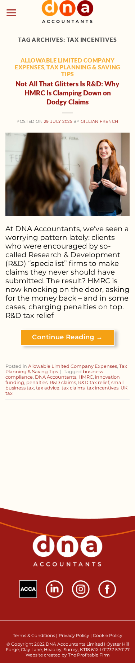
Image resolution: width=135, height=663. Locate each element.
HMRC (85, 377)
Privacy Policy (74, 635)
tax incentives (102, 388)
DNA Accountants (55, 377)
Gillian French (99, 121)
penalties (37, 382)
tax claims (73, 388)
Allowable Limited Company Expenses (72, 366)
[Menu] (11, 12)
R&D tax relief (93, 382)
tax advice (47, 388)
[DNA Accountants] (67, 12)
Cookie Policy (107, 635)
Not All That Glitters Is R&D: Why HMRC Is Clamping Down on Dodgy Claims (67, 92)
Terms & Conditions (34, 635)
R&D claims (63, 382)
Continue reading (67, 337)
